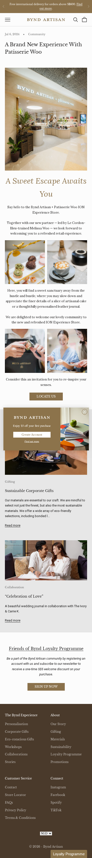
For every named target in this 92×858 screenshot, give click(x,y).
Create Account (31, 434)
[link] (32, 417)
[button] (69, 854)
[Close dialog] (84, 411)
